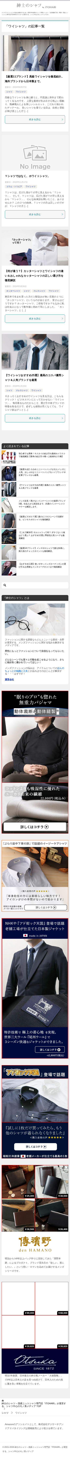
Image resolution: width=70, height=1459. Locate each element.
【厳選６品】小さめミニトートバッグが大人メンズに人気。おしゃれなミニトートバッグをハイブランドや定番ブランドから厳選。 (42, 472)
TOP (34, 1404)
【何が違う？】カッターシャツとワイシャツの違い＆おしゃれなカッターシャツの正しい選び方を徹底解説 (34, 276)
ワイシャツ (21, 92)
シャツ (9, 92)
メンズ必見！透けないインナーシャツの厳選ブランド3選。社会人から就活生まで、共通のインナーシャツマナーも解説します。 (42, 504)
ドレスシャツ (39, 291)
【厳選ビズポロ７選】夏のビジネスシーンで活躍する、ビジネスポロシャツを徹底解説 (41, 518)
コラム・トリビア (14, 186)
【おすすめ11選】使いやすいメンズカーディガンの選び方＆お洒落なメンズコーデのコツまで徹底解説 (42, 565)
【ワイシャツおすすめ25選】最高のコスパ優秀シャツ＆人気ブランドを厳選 (42, 486)
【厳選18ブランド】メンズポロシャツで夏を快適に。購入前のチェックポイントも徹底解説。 (42, 549)
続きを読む (35, 119)
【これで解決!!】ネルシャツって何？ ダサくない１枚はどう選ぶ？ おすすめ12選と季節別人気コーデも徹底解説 (42, 535)
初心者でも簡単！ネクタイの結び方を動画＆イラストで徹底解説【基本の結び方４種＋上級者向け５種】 (42, 455)
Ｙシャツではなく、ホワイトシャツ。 (27, 176)
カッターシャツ (13, 291)
